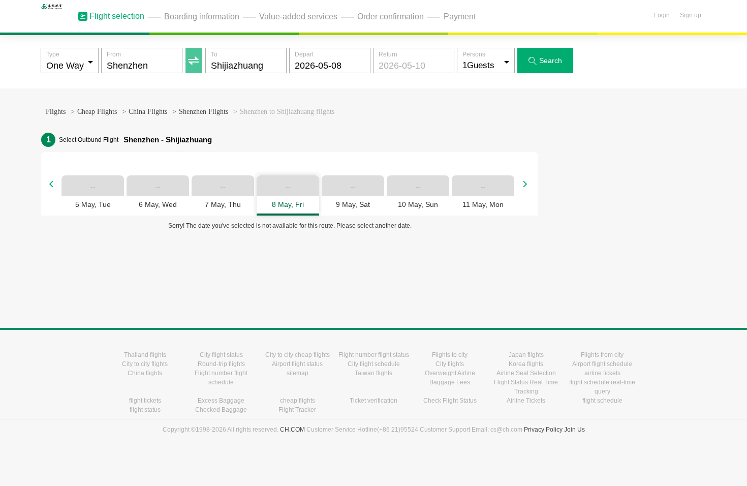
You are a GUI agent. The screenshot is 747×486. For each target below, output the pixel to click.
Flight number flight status (373, 354)
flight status (145, 409)
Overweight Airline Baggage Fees (450, 378)
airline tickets (602, 373)
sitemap (297, 373)
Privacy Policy (543, 429)
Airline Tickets (526, 400)
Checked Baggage (221, 409)
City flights (449, 364)
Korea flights (526, 364)
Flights (56, 111)
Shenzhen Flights (203, 111)
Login (662, 15)
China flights (145, 373)
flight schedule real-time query (602, 387)
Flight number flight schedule (221, 378)
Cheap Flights (97, 111)
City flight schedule (374, 364)
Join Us (574, 429)
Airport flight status (297, 364)
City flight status (221, 354)
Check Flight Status (450, 400)
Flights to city (450, 354)
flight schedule (602, 400)
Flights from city (602, 354)
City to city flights (145, 364)
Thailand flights (145, 354)
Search (545, 60)
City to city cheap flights (297, 354)
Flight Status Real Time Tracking (526, 387)
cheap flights (297, 400)
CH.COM (292, 429)
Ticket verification (373, 400)
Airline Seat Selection (526, 373)
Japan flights (526, 354)
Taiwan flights (373, 373)
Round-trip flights (221, 364)
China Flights (148, 111)
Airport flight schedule (602, 364)
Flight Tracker (297, 409)
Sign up (690, 15)
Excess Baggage (221, 400)
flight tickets (145, 400)
